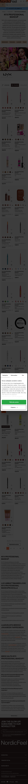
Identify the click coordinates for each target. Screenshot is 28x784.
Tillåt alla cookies (14, 402)
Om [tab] (23, 375)
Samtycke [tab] (5, 375)
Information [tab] (14, 375)
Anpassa (13, 407)
